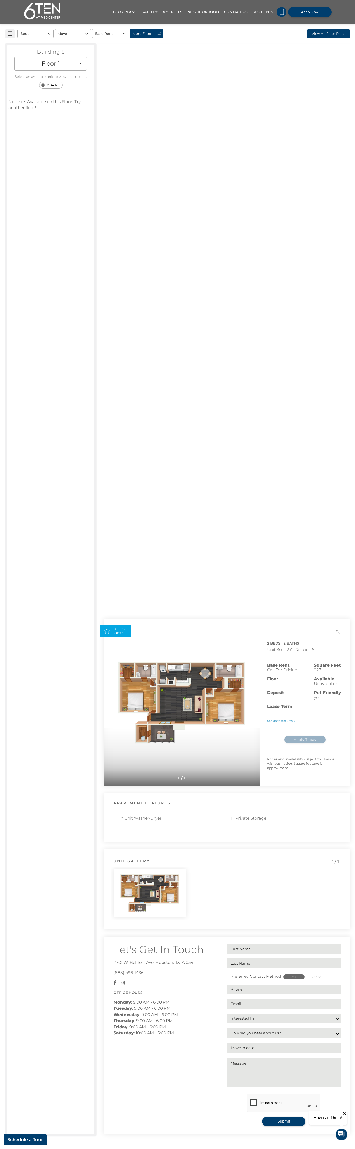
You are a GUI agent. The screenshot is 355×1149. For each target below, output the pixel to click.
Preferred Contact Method (256, 976)
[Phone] (281, 12)
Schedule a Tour (25, 1139)
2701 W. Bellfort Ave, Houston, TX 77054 (153, 962)
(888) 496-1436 (128, 972)
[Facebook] (115, 983)
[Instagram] (123, 983)
